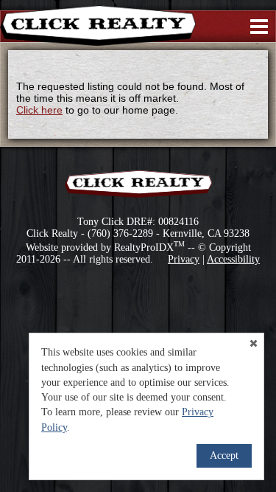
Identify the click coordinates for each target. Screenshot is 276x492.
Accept (224, 455)
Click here (39, 110)
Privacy (183, 259)
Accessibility (233, 259)
